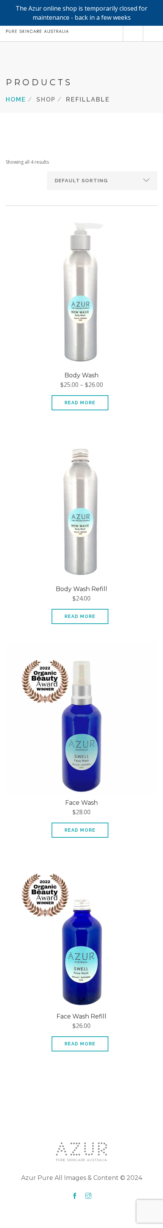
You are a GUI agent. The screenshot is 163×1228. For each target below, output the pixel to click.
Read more (80, 402)
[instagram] (88, 1196)
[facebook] (75, 1196)
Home (16, 99)
